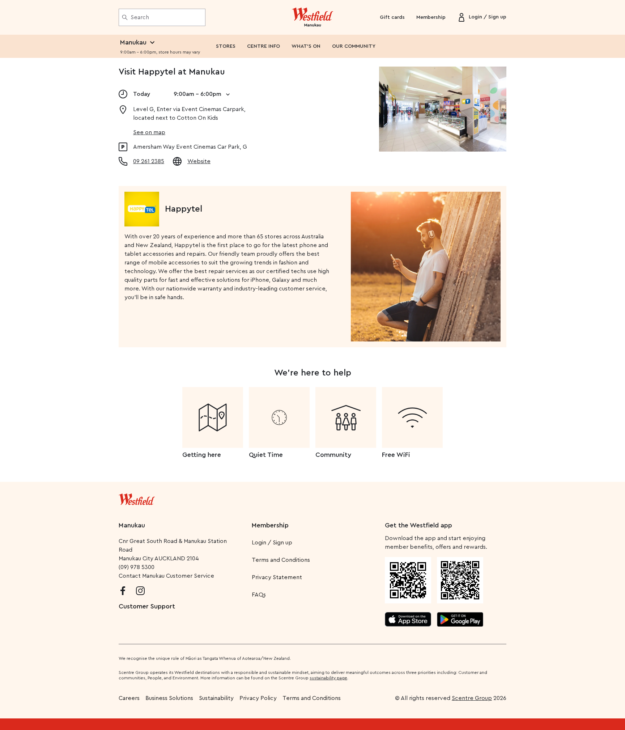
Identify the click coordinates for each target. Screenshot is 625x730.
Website (199, 161)
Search (140, 17)
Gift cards (392, 17)
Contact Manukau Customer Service (166, 576)
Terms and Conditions (281, 560)
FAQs (259, 595)
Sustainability (216, 698)
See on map (149, 132)
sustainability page (328, 678)
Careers (129, 698)
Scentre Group (472, 698)
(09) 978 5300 (136, 567)
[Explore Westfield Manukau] (312, 17)
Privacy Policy (258, 698)
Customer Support (147, 606)
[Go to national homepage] (137, 498)
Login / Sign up (272, 543)
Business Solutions (169, 698)
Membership (431, 17)
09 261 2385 (148, 161)
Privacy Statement (277, 577)
